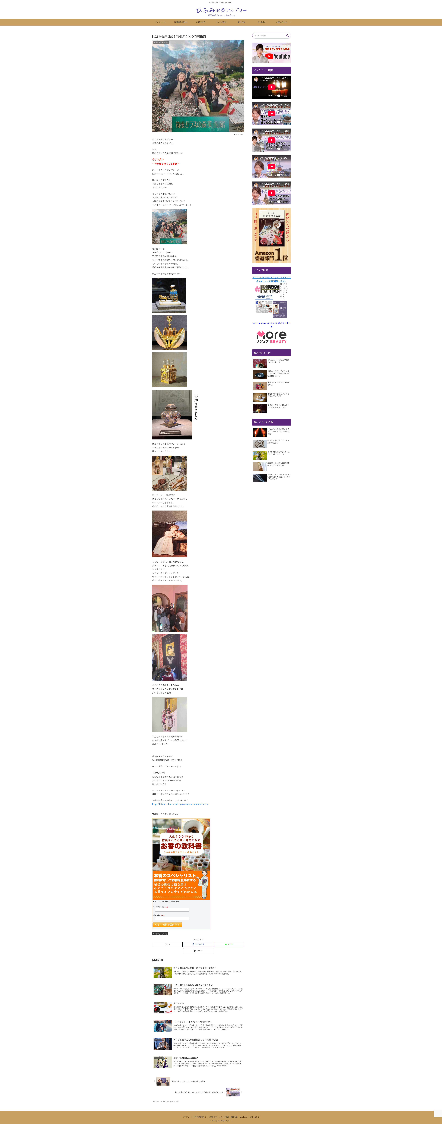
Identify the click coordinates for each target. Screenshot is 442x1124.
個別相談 (234, 1117)
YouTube (243, 1117)
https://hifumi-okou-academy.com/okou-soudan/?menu (180, 803)
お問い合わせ (254, 1117)
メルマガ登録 (224, 1117)
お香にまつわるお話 (161, 934)
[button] (198, 950)
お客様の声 (213, 1117)
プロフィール (187, 1117)
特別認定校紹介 (200, 1117)
